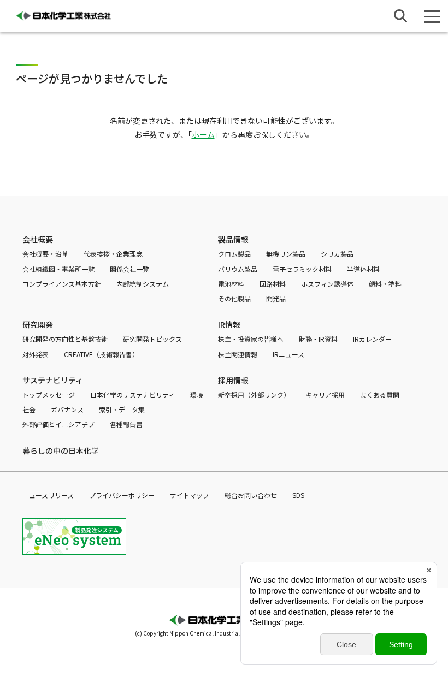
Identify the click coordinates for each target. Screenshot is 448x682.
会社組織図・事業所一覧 (58, 269)
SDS (298, 495)
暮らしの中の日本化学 (60, 450)
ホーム (203, 134)
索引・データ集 (122, 409)
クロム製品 (234, 253)
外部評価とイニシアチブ (58, 424)
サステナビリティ (52, 380)
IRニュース (288, 354)
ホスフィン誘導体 (327, 283)
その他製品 (234, 298)
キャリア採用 (325, 394)
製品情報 (233, 239)
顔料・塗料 (385, 283)
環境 (196, 394)
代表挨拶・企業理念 (113, 253)
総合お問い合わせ (251, 495)
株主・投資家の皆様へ (251, 338)
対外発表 (35, 354)
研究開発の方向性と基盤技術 (65, 338)
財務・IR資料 (318, 338)
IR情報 (229, 324)
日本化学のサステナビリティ (132, 394)
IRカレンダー (372, 338)
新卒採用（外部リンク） (254, 394)
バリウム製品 (237, 269)
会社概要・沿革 (45, 253)
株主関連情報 (237, 354)
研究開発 (37, 324)
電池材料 (231, 283)
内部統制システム (142, 283)
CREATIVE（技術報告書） (101, 354)
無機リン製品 (285, 253)
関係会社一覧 (129, 269)
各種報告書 (126, 424)
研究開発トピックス (152, 338)
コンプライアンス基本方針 (61, 283)
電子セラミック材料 (302, 269)
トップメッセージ (48, 394)
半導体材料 (363, 269)
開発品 (276, 298)
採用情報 (233, 380)
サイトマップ (189, 495)
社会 (29, 409)
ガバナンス (67, 409)
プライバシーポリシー (122, 495)
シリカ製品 (337, 253)
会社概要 (37, 239)
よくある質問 (379, 394)
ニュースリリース (48, 495)
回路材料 (273, 283)
